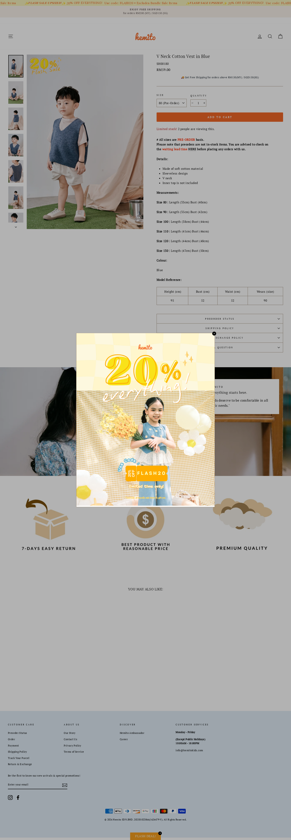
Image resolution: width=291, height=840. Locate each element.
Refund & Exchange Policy (219, 337)
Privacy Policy (72, 745)
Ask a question (219, 347)
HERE (192, 149)
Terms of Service (74, 751)
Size (160, 94)
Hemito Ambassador (132, 733)
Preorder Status (220, 318)
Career (124, 739)
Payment (13, 745)
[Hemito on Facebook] (18, 797)
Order (11, 739)
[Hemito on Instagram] (10, 797)
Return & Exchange (20, 764)
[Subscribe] (64, 784)
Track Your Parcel (18, 758)
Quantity (198, 95)
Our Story (69, 733)
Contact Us (70, 739)
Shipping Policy (219, 328)
